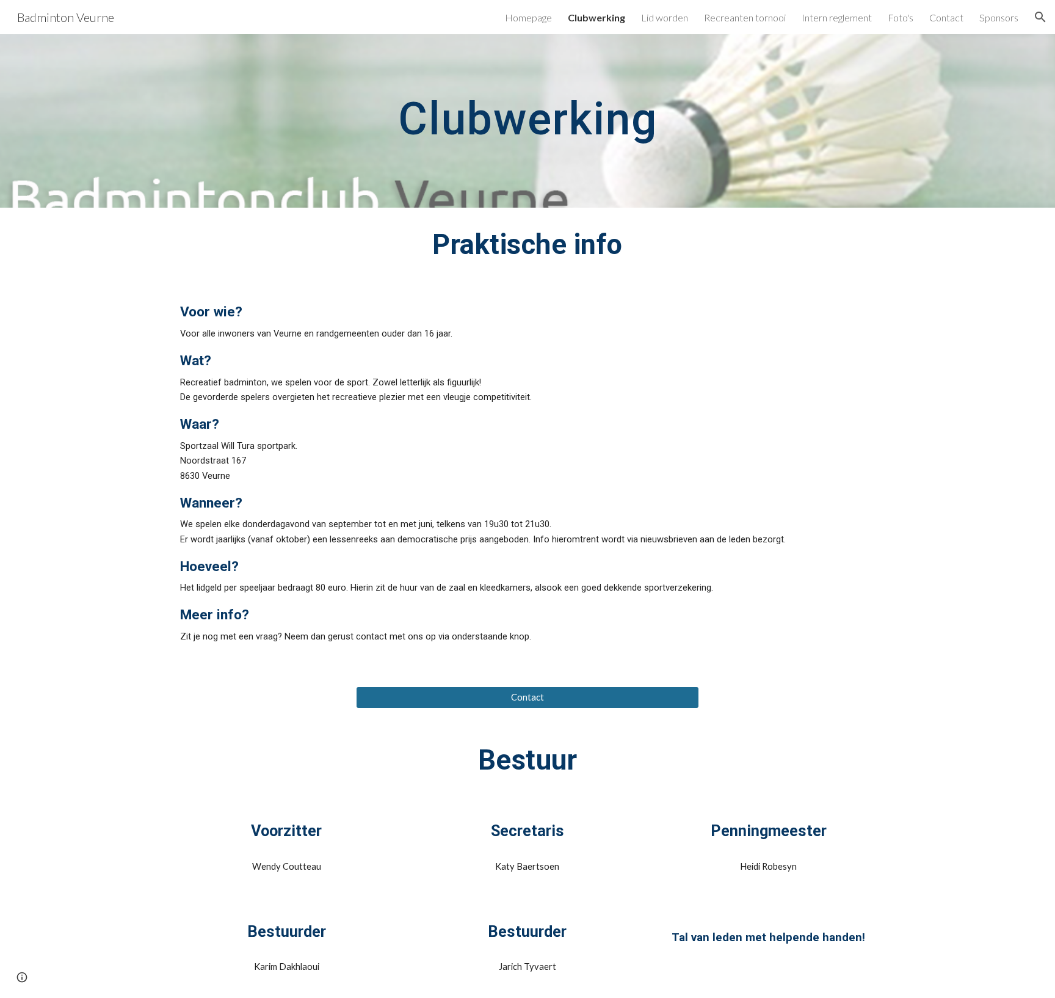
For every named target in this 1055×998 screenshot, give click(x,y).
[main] (527, 121)
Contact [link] (946, 17)
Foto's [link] (900, 17)
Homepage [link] (528, 17)
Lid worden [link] (664, 17)
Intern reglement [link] (837, 17)
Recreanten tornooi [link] (745, 17)
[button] (1040, 17)
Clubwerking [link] (596, 17)
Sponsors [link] (998, 17)
